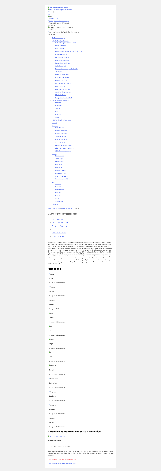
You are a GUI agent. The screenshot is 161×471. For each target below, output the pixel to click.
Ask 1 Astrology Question (63, 83)
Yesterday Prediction (59, 226)
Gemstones (58, 102)
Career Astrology (60, 45)
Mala (56, 111)
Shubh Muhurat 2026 (61, 176)
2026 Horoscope (60, 142)
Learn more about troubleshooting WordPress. (62, 463)
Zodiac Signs (59, 158)
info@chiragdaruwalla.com (63, 10)
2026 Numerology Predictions (64, 148)
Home (49, 208)
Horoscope (55, 126)
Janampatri (58, 71)
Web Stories (59, 201)
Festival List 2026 (60, 173)
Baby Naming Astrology (62, 89)
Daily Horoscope (60, 128)
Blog (53, 182)
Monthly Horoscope (61, 133)
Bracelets (58, 114)
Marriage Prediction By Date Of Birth (66, 69)
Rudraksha (58, 105)
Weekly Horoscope (61, 130)
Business (58, 186)
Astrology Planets (60, 170)
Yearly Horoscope (60, 136)
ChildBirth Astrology (61, 80)
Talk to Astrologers (58, 38)
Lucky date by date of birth (63, 98)
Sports (57, 198)
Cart (49, 14)
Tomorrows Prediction (60, 222)
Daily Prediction (57, 219)
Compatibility (59, 164)
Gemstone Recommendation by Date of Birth (68, 51)
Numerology (59, 161)
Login (50, 19)
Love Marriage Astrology (62, 77)
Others (57, 117)
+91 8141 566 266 (63, 7)
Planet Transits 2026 (61, 179)
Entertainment (59, 189)
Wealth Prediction (60, 95)
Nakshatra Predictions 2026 (63, 145)
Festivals (58, 192)
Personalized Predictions (62, 63)
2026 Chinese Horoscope (63, 151)
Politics (57, 195)
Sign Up (55, 19)
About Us (54, 123)
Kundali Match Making (62, 60)
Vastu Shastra (59, 156)
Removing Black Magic (62, 74)
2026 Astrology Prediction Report (65, 43)
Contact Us (55, 204)
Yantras (57, 108)
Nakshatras (58, 167)
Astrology (54, 154)
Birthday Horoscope (61, 139)
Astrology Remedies (60, 100)
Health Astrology (60, 86)
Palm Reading (59, 48)
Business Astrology (61, 54)
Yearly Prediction (58, 236)
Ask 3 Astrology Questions (63, 92)
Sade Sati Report (60, 66)
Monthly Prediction (59, 233)
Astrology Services (60, 41)
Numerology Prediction (62, 57)
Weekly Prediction (58, 229)
